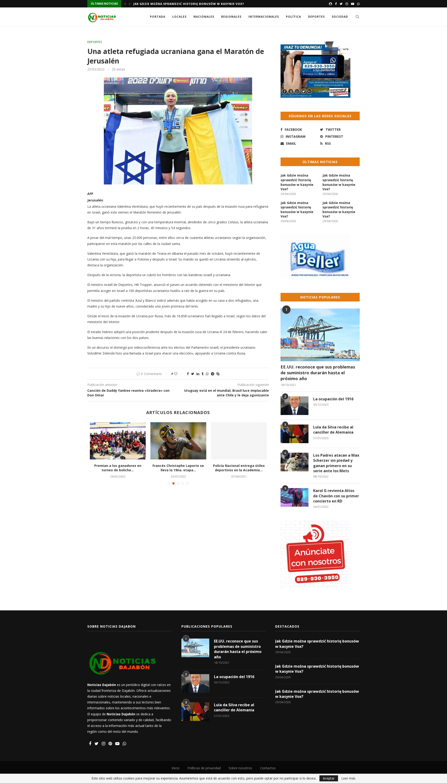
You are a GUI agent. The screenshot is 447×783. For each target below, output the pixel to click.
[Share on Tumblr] (202, 373)
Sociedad (340, 17)
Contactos (268, 768)
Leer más (348, 778)
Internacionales (263, 17)
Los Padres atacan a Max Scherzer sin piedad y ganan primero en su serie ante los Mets (336, 463)
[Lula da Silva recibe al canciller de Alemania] (294, 434)
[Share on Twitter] (192, 373)
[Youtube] (352, 3)
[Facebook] (336, 3)
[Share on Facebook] (188, 373)
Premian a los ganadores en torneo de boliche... (117, 467)
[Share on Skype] (218, 373)
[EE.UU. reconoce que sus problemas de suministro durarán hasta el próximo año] (320, 334)
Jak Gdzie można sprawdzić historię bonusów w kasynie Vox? (188, 4)
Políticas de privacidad (204, 768)
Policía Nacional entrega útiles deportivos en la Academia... (239, 467)
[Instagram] (346, 3)
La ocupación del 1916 (333, 399)
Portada (157, 17)
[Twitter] (341, 3)
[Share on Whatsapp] (207, 373)
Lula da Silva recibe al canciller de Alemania (333, 430)
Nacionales (203, 17)
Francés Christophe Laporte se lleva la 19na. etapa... (178, 467)
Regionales (231, 17)
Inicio (175, 768)
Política (293, 17)
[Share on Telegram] (212, 373)
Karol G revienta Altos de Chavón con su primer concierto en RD (336, 496)
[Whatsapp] (358, 3)
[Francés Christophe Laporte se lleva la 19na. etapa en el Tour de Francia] (178, 440)
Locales (179, 17)
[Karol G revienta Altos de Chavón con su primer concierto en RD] (294, 497)
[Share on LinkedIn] (197, 373)
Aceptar (329, 778)
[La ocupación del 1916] (294, 405)
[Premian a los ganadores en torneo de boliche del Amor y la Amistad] (118, 440)
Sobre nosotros (240, 768)
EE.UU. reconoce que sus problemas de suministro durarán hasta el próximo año (318, 372)
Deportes (316, 17)
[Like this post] (179, 373)
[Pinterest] (110, 744)
